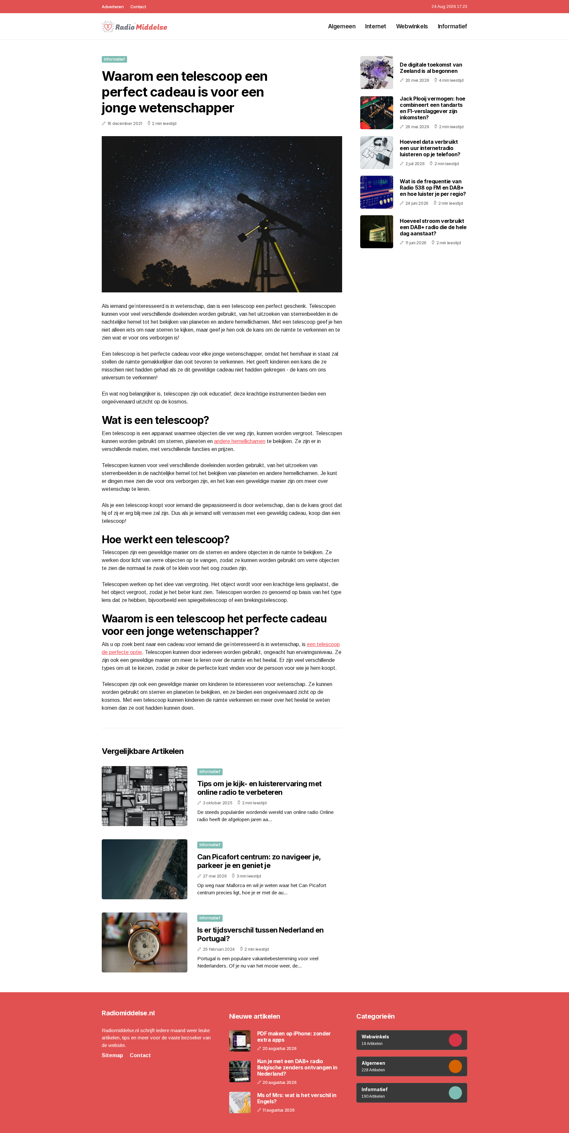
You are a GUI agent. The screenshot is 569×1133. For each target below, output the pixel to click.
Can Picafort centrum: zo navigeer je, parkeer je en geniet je (259, 861)
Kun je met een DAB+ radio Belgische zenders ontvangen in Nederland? (297, 1067)
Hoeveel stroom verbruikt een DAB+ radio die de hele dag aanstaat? (433, 227)
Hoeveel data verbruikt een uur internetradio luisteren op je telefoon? (430, 148)
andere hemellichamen (239, 441)
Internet (375, 26)
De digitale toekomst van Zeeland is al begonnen (431, 68)
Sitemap (112, 1055)
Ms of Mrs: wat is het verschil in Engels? (297, 1098)
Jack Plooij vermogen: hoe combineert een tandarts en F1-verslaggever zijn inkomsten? (432, 108)
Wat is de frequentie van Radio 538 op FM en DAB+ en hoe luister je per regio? (433, 187)
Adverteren (113, 6)
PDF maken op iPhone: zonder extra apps (294, 1036)
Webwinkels (412, 26)
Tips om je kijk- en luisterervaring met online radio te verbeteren (259, 787)
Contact (138, 6)
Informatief (452, 26)
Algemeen (342, 26)
